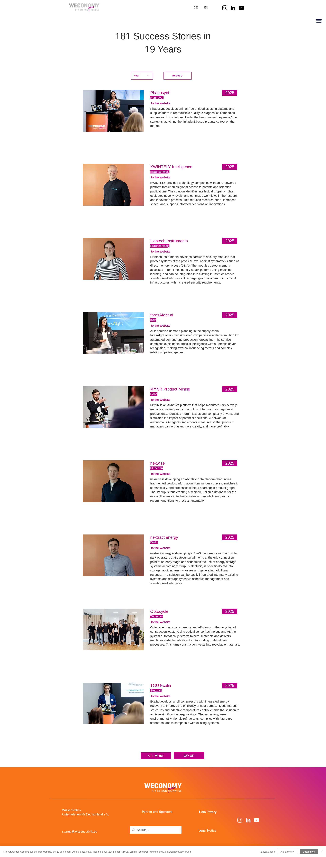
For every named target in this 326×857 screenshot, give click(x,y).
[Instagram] (224, 8)
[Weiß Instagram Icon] (240, 820)
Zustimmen (309, 851)
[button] (318, 21)
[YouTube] (241, 8)
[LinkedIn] (233, 8)
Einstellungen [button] (267, 851)
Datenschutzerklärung (179, 851)
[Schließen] (322, 851)
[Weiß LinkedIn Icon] (248, 820)
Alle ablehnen (287, 851)
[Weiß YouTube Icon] (256, 820)
